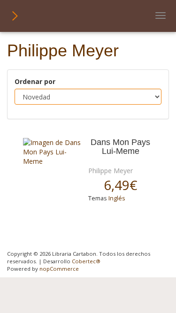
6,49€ (120, 185)
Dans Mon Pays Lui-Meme (120, 147)
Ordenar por (35, 81)
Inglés (116, 198)
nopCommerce (59, 268)
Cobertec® (86, 261)
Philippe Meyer (110, 170)
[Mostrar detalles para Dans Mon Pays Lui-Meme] (52, 152)
